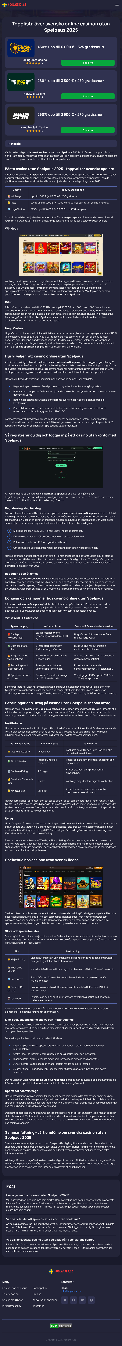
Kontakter (38, 1305)
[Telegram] (64, 1300)
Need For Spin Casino (34, 127)
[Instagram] (91, 1300)
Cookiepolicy (40, 1288)
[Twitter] (82, 1300)
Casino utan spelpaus (14, 1288)
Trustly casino (10, 1294)
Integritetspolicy (11, 1305)
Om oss (37, 1294)
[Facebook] (73, 1300)
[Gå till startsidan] (14, 4)
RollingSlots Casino (34, 60)
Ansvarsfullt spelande (45, 1300)
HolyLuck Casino (34, 93)
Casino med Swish (12, 1300)
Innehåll (16, 143)
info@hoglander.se (71, 1291)
